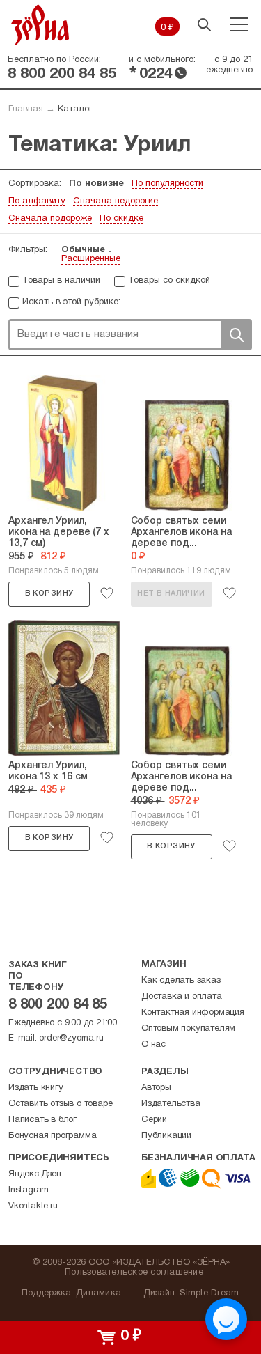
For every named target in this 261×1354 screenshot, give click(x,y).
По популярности (167, 184)
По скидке (121, 219)
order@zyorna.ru (71, 1038)
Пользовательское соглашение (134, 1272)
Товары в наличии (61, 281)
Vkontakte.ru (33, 1206)
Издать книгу (35, 1088)
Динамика (98, 1293)
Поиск (236, 334)
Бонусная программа (52, 1136)
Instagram (28, 1190)
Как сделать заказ (181, 980)
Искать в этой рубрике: (71, 302)
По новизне (96, 184)
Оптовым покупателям (188, 1029)
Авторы (156, 1088)
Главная (25, 109)
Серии (154, 1120)
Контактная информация (192, 1013)
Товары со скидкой (169, 281)
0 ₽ (167, 28)
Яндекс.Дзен (34, 1174)
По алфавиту (36, 201)
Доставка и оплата (181, 997)
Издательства (170, 1104)
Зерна (40, 24)
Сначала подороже (50, 219)
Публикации (166, 1136)
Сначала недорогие (115, 201)
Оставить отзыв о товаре (60, 1104)
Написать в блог (42, 1120)
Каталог (75, 109)
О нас (153, 1045)
